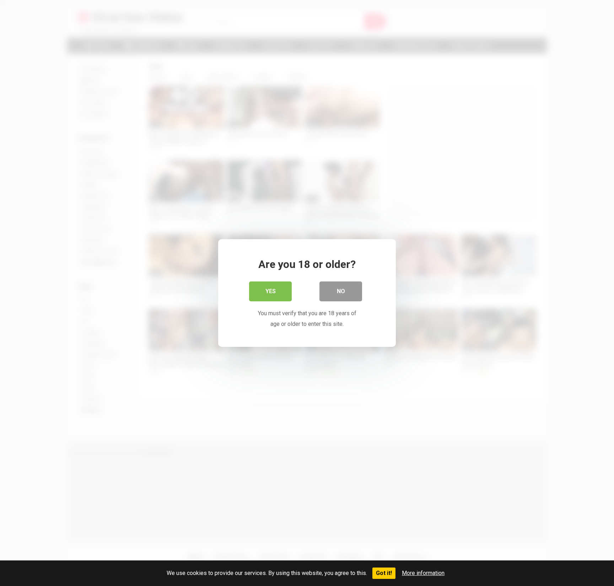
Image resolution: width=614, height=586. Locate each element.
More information (423, 573)
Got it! (384, 573)
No (341, 291)
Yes (270, 291)
